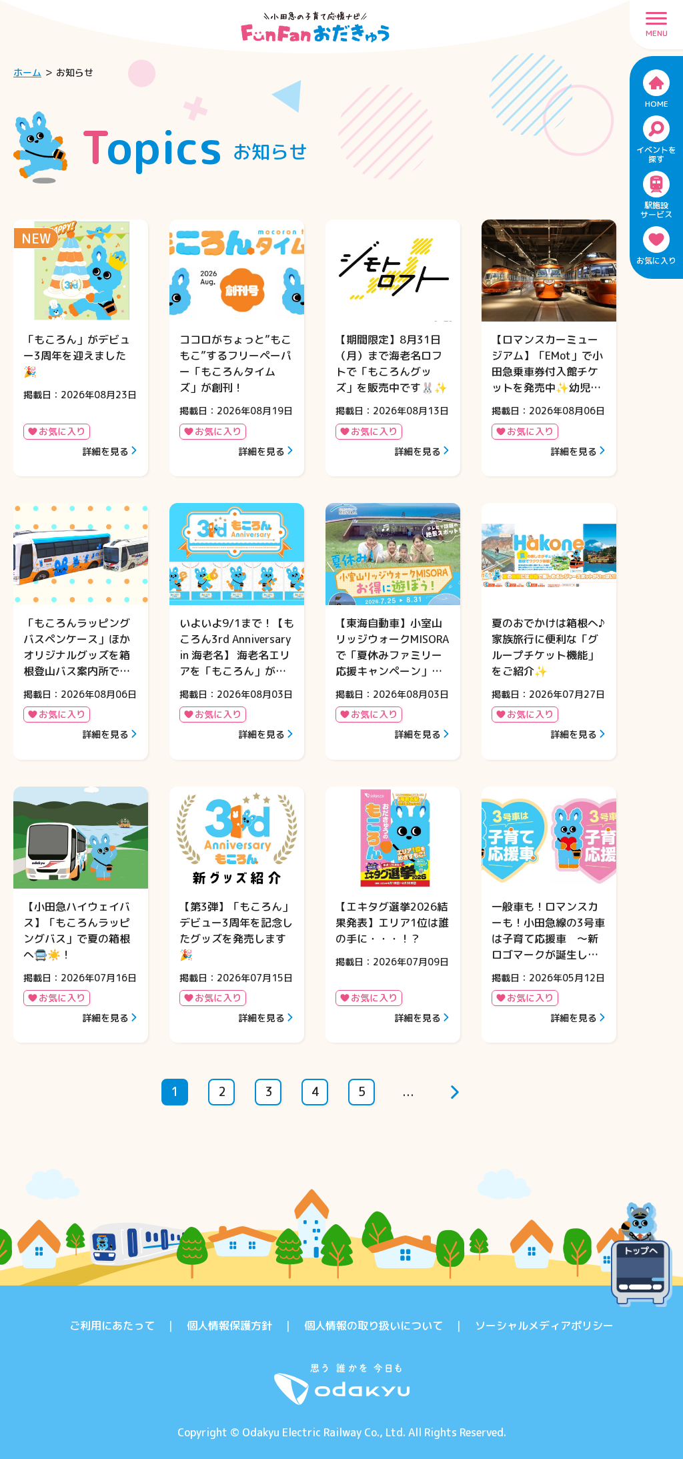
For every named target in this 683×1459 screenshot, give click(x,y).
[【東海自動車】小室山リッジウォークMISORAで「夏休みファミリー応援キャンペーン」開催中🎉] (392, 631)
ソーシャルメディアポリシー (544, 1325)
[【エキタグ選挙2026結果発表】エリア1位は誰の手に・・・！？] (392, 915)
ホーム (27, 72)
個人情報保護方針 (229, 1325)
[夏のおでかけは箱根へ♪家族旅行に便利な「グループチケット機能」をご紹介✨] (549, 631)
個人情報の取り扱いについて (373, 1325)
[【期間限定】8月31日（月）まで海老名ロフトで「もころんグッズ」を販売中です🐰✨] (392, 347)
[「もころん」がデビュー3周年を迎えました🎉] (80, 347)
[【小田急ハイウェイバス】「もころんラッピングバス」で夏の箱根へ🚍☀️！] (80, 915)
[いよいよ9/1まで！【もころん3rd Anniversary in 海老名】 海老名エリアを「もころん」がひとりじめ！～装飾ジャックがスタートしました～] (236, 631)
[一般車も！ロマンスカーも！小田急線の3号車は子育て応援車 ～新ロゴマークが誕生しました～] (549, 915)
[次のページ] (455, 1092)
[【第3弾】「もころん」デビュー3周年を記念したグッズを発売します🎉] (236, 915)
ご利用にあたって (112, 1325)
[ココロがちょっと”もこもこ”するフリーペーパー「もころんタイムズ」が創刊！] (236, 347)
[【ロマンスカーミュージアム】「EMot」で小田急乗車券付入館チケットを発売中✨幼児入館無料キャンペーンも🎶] (549, 347)
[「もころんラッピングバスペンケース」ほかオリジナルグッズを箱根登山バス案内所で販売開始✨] (80, 631)
